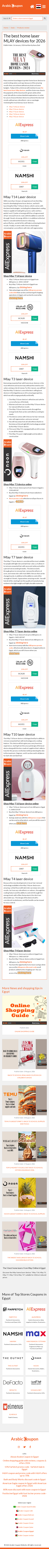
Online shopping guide (24, 1031)
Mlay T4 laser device (16, 117)
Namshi (13, 1341)
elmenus (13, 1414)
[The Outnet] (13, 1358)
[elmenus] (13, 1407)
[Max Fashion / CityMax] (36, 1334)
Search (6, 18)
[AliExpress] (24, 125)
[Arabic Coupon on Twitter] (24, 1446)
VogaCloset (36, 1390)
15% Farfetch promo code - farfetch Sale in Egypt (25, 1468)
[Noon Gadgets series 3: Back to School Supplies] (24, 1192)
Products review (23, 28)
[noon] (24, 150)
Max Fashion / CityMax (36, 1341)
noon (36, 1366)
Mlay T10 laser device (17, 114)
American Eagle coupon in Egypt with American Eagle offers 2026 (24, 1484)
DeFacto (13, 1390)
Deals (12, 28)
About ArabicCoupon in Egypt (24, 1456)
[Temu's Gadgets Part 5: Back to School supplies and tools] (24, 1100)
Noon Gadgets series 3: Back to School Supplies (24, 1214)
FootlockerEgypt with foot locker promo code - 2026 (24, 1494)
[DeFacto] (13, 1382)
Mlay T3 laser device (16, 109)
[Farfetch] (13, 1309)
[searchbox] (27, 18)
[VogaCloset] (36, 1382)
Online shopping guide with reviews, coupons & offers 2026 (24, 1461)
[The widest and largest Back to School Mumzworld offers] (24, 1236)
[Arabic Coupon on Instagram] (19, 1446)
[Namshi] (24, 175)
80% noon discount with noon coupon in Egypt (24, 1489)
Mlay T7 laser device (16, 112)
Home (6, 28)
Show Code (24, 136)
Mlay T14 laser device (17, 107)
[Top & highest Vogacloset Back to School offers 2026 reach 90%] (24, 1146)
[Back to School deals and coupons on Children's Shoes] (24, 1054)
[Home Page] (12, 6)
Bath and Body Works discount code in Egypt (25, 1479)
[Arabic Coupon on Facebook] (30, 1446)
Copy (35, 161)
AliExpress (36, 1317)
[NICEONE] (24, 307)
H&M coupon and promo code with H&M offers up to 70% (24, 1474)
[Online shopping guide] (24, 1010)
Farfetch (13, 1317)
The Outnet (13, 1366)
